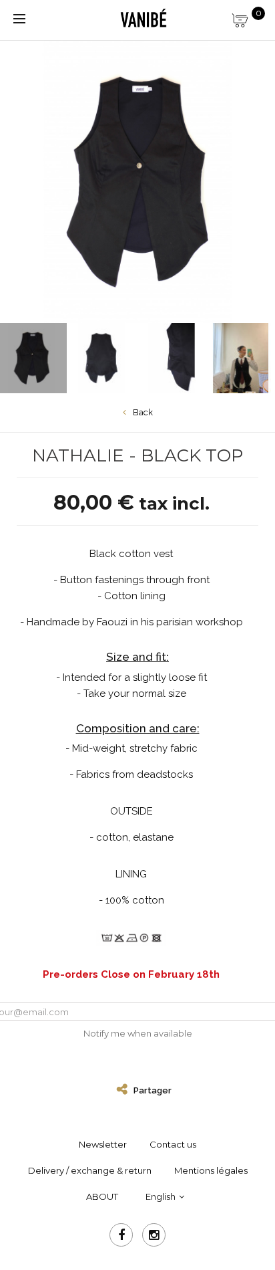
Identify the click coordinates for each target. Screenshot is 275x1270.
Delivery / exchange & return (90, 1170)
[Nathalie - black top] (102, 358)
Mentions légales (211, 1170)
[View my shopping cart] (248, 17)
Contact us (173, 1144)
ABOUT (102, 1196)
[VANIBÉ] (143, 19)
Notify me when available (137, 1033)
